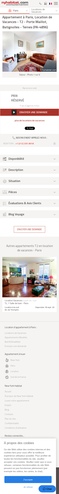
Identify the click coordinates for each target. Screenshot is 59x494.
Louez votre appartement (17, 400)
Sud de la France (18, 377)
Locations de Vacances (15, 333)
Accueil (8, 391)
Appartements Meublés (16, 337)
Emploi (8, 405)
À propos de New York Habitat (19, 396)
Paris (13, 365)
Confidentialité (12, 423)
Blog (7, 409)
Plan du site (10, 418)
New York (15, 360)
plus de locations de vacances (30, 120)
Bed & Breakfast (12, 341)
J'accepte (28, 479)
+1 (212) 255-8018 (24, 143)
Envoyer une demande (29, 229)
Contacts (9, 414)
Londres (15, 371)
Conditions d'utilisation (16, 427)
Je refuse (28, 487)
